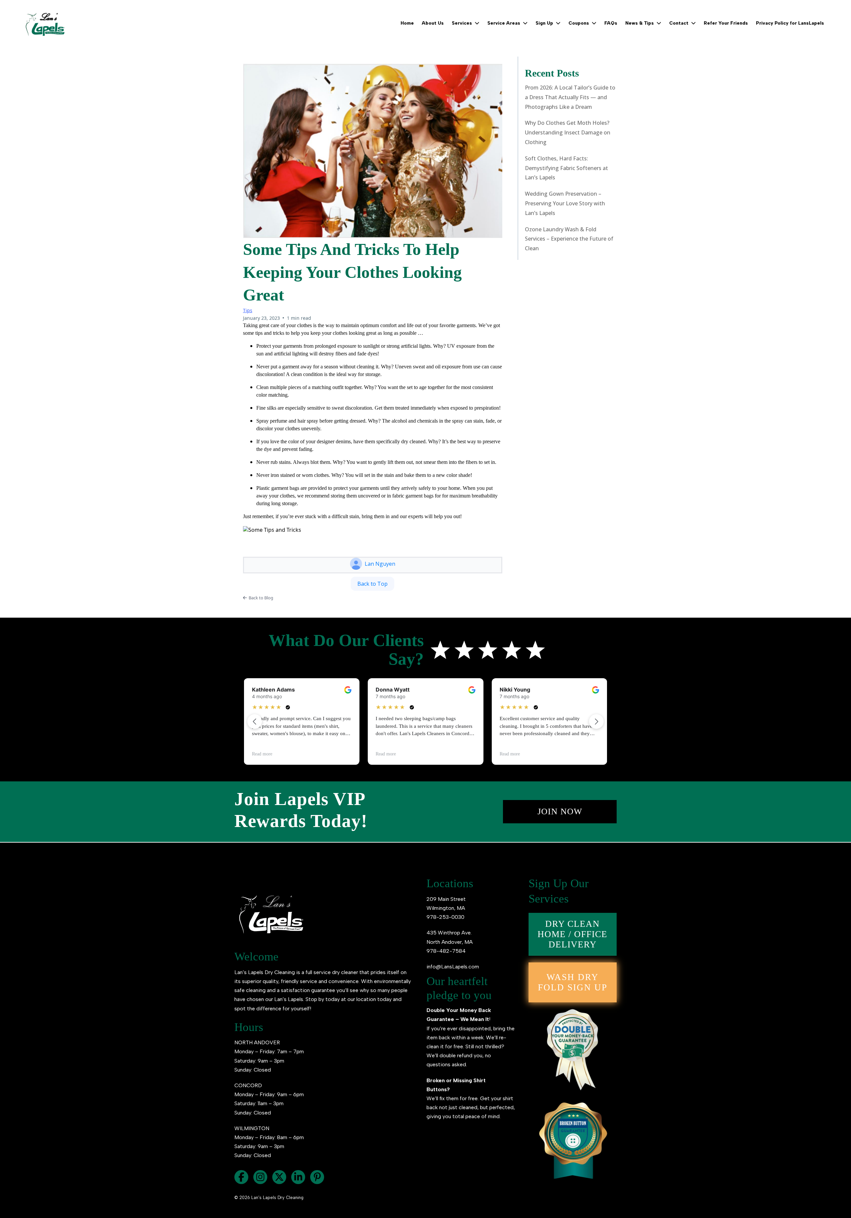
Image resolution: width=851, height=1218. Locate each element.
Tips (247, 310)
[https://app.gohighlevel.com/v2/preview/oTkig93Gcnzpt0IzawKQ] (45, 23)
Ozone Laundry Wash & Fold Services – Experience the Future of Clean (569, 239)
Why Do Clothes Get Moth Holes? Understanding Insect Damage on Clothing (567, 132)
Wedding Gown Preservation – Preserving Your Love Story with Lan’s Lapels (565, 203)
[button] (476, 23)
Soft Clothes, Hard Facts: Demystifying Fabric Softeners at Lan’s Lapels (566, 168)
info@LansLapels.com (452, 966)
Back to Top (372, 583)
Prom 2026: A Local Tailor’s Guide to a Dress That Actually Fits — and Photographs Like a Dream (570, 97)
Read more (262, 753)
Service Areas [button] (504, 23)
